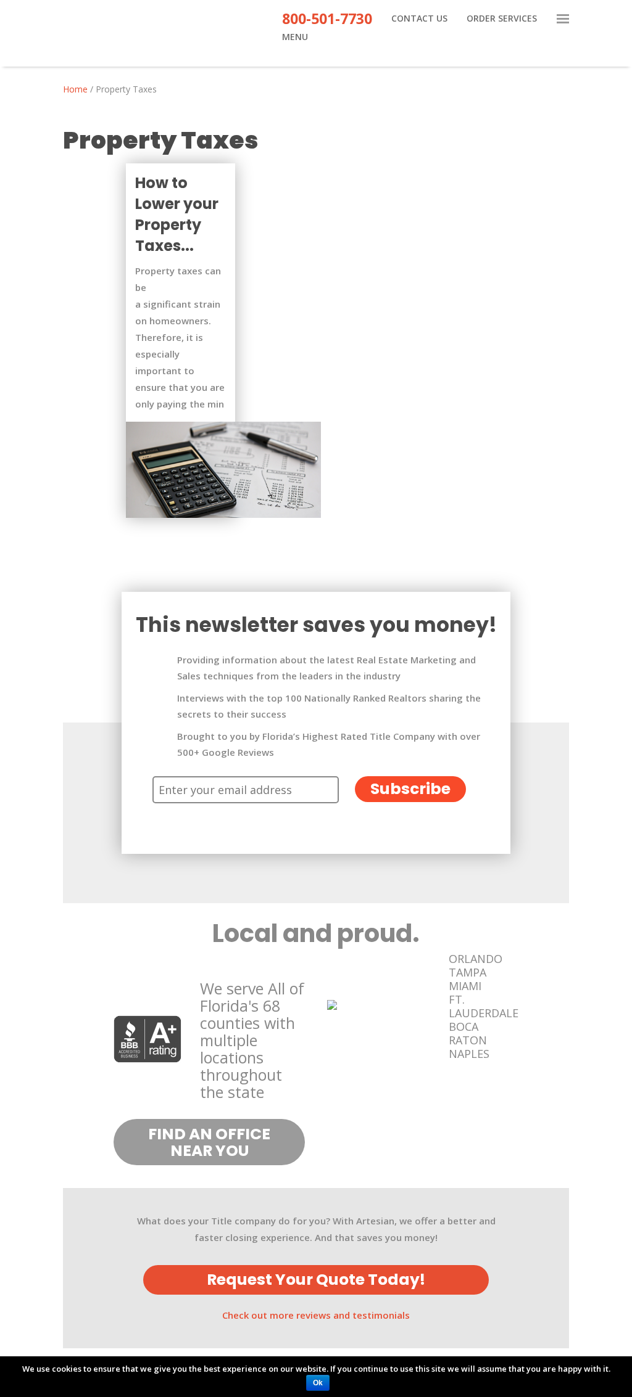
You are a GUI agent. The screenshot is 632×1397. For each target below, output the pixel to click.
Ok (318, 1383)
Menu (295, 38)
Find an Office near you (209, 1142)
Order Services (502, 19)
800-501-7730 (327, 21)
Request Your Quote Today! (316, 1279)
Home (75, 89)
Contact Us (419, 19)
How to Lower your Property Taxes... (176, 214)
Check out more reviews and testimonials (316, 1315)
